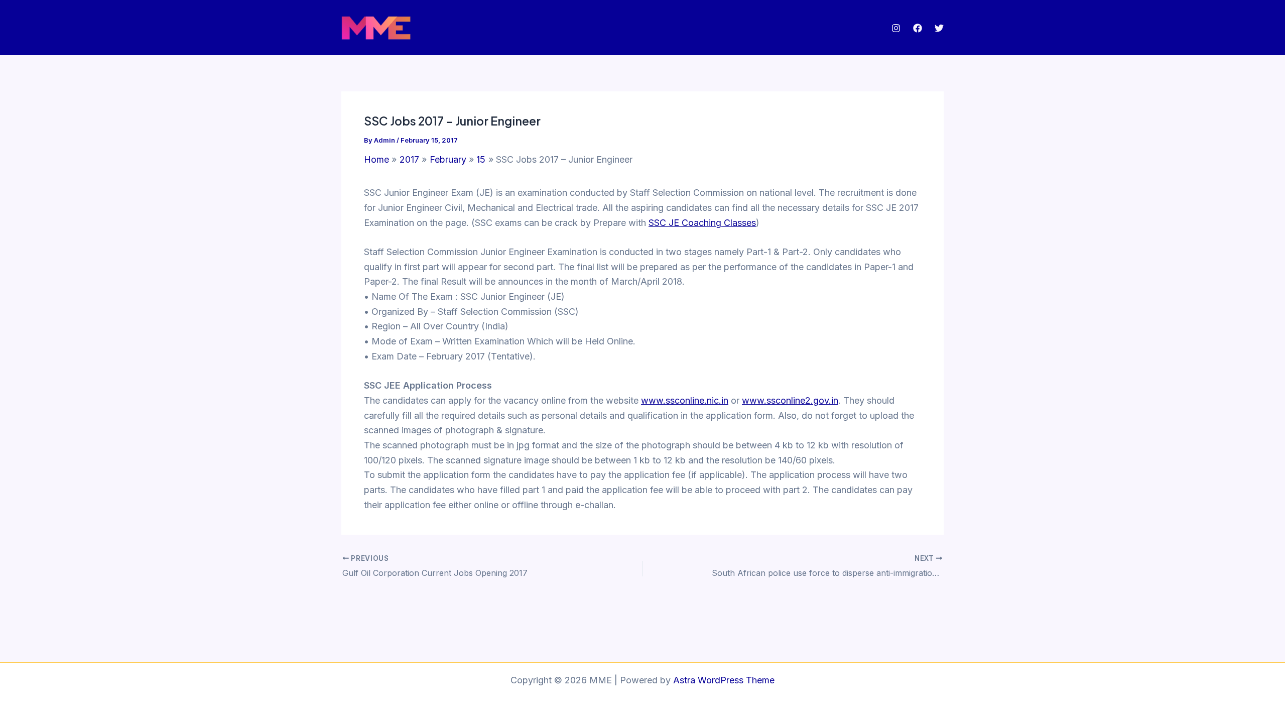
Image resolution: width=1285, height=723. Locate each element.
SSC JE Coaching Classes (702, 222)
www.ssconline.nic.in (684, 400)
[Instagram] (896, 28)
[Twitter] (939, 28)
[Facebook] (917, 28)
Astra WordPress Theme (724, 680)
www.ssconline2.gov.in (790, 400)
